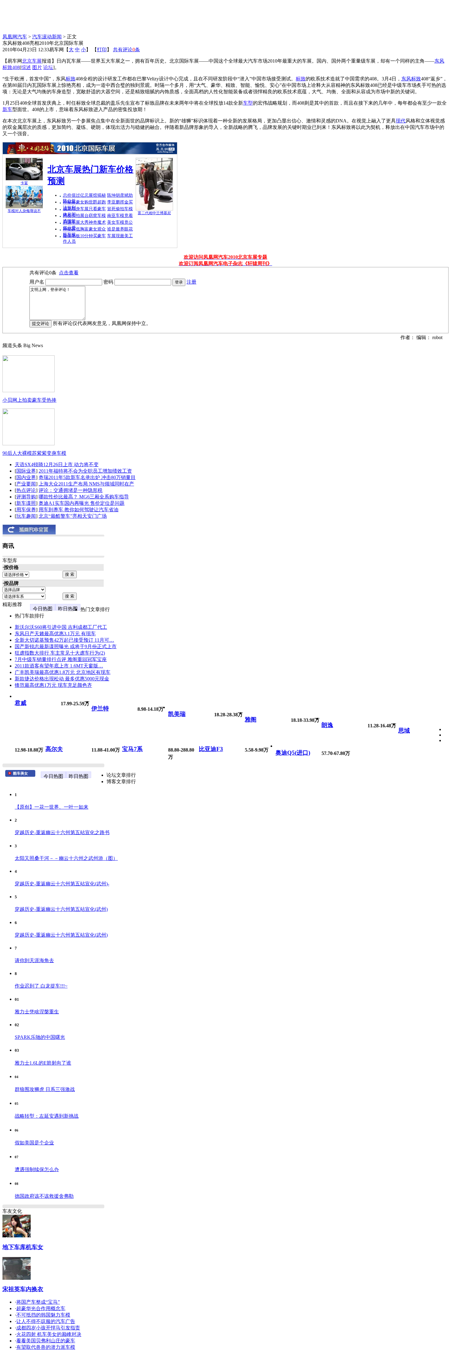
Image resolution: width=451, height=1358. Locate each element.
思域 (404, 730)
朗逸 (327, 725)
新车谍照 (26, 503)
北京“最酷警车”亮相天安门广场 (73, 516)
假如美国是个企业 (34, 1142)
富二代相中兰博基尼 (154, 213)
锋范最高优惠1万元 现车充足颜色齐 (53, 685)
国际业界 (26, 471)
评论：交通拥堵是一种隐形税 (70, 490)
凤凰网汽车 (14, 36)
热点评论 (26, 490)
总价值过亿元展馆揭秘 (84, 195)
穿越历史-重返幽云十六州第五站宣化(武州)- (62, 883)
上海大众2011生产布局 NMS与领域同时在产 (86, 483)
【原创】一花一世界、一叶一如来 (51, 807)
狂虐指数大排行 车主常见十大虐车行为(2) (60, 653)
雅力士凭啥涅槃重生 (37, 1011)
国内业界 (26, 477)
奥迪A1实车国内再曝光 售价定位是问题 (82, 503)
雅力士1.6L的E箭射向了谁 (43, 1063)
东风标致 (411, 78)
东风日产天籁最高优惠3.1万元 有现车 (55, 633)
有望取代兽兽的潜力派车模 (45, 1347)
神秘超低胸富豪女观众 (84, 229)
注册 (191, 281)
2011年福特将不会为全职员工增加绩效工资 (85, 471)
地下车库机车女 (22, 1247)
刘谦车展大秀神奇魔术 (84, 222)
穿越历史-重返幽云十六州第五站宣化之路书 (62, 832)
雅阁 (250, 719)
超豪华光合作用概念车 (40, 1308)
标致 (70, 78)
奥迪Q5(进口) (293, 752)
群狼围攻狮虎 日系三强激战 (45, 1089)
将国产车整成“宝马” (38, 1302)
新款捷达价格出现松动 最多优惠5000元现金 (62, 678)
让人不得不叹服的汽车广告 (45, 1321)
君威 (20, 703)
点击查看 (69, 272)
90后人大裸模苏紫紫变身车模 (34, 453)
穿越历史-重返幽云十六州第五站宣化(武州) (61, 909)
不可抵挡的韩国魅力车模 (43, 1314)
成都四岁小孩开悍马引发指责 (48, 1327)
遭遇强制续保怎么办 (37, 1169)
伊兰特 (100, 708)
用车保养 (26, 509)
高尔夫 (54, 749)
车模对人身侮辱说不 (24, 211)
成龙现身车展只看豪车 (84, 209)
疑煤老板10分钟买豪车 (84, 236)
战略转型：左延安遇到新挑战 (47, 1116)
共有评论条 (126, 49)
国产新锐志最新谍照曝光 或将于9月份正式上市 (66, 646)
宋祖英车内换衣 (22, 1289)
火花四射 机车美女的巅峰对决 (48, 1334)
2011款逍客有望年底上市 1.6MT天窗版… (59, 665)
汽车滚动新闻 (47, 36)
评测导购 (26, 496)
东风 (439, 61)
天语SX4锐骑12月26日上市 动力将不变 (56, 464)
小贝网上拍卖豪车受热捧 (29, 400)
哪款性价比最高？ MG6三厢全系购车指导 (84, 496)
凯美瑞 (177, 714)
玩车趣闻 (26, 516)
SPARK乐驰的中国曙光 (40, 1037)
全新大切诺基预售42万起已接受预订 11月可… (64, 640)
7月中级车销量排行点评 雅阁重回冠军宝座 (61, 659)
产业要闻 (26, 483)
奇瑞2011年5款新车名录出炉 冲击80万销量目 (87, 477)
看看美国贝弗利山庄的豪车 (45, 1340)
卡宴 (24, 183)
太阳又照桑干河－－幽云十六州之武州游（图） (66, 858)
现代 (401, 120)
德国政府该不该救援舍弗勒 (44, 1196)
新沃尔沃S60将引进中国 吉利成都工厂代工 (61, 627)
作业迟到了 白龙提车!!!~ (41, 986)
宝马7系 (132, 749)
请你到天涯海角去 (34, 960)
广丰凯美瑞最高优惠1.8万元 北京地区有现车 (62, 672)
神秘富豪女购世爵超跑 (84, 202)
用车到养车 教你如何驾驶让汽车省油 (78, 509)
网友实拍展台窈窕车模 (84, 215)
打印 (102, 49)
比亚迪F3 (211, 749)
